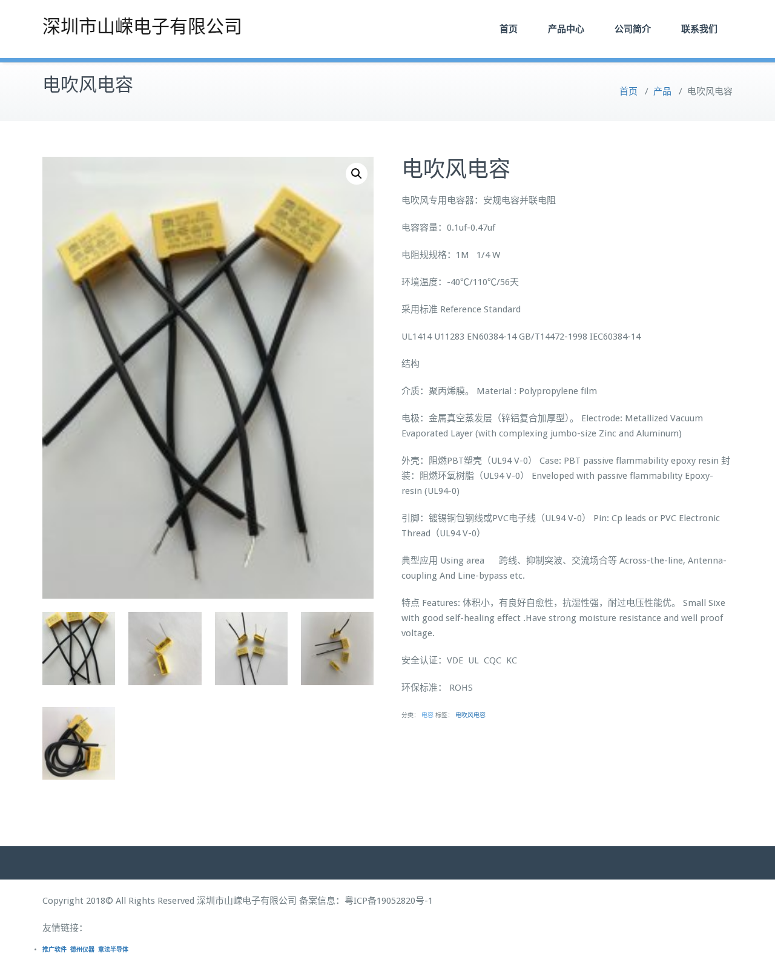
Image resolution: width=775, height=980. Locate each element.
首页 (509, 29)
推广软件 (54, 949)
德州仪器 (82, 949)
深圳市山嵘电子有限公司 (142, 26)
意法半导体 (113, 949)
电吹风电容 (470, 715)
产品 (662, 91)
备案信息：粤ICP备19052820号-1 (366, 900)
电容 (427, 715)
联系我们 (699, 29)
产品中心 (566, 29)
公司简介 (633, 29)
